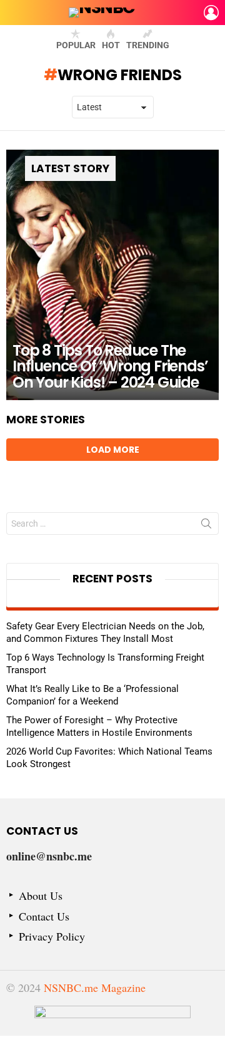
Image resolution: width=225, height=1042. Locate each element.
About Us (40, 896)
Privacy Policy (52, 936)
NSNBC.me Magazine (95, 987)
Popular (76, 45)
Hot (111, 45)
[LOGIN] (211, 12)
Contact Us (44, 916)
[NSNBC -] (112, 1021)
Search (206, 526)
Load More (112, 449)
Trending (147, 45)
